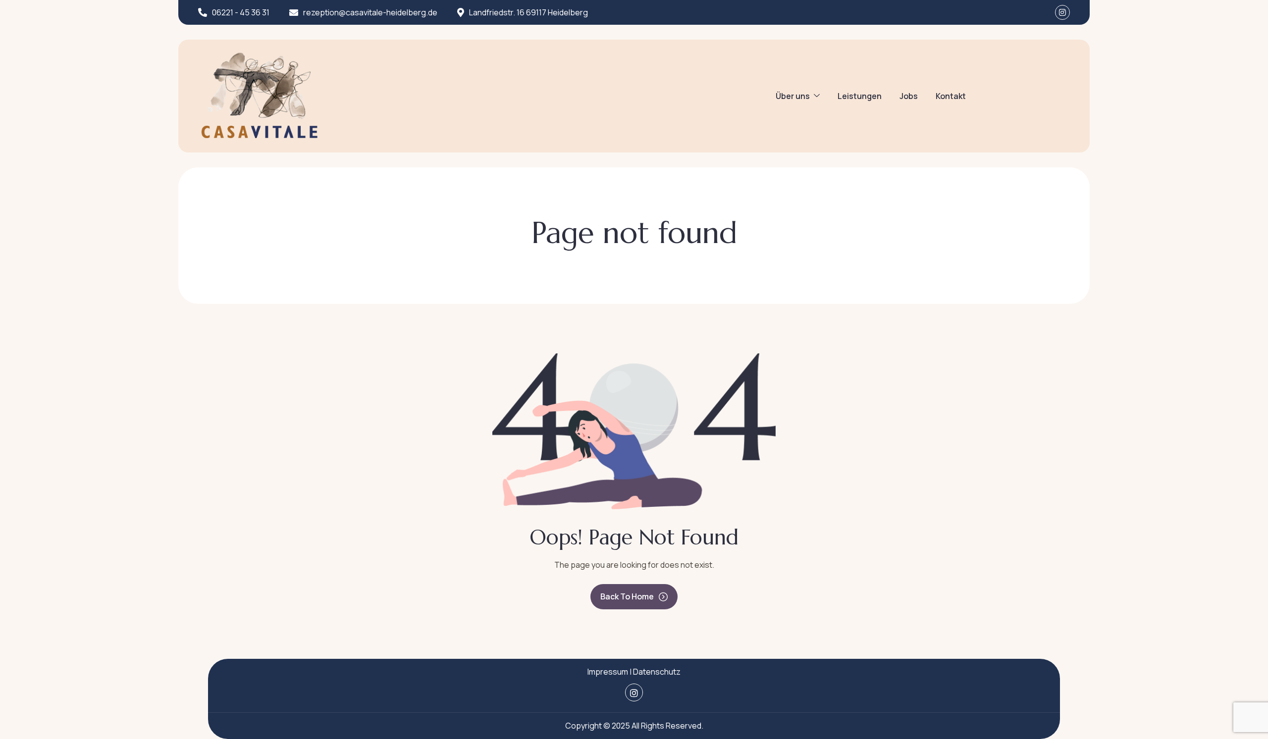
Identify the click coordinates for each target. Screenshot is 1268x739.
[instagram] (1062, 12)
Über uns (793, 96)
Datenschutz (657, 671)
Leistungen (860, 96)
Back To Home (627, 596)
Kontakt (951, 96)
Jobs (908, 96)
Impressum (607, 671)
